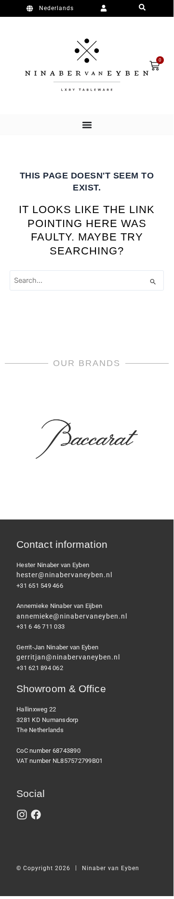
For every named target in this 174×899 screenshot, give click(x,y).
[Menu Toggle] (87, 125)
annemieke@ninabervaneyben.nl (71, 616)
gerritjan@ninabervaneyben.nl (68, 657)
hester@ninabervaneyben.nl (64, 575)
